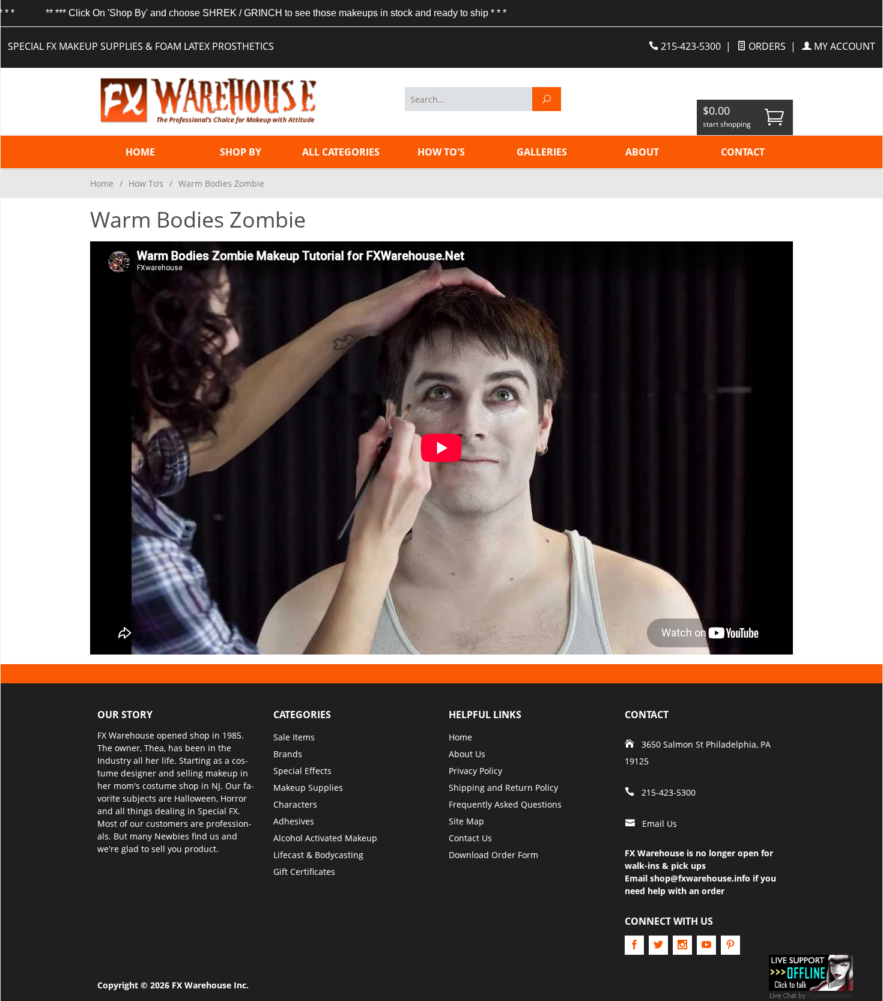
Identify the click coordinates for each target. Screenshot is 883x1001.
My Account (843, 46)
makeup (221, 773)
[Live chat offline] (811, 971)
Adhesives (293, 821)
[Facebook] (634, 945)
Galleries (542, 152)
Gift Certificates (304, 871)
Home (140, 152)
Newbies (171, 836)
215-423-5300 (689, 46)
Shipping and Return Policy (503, 787)
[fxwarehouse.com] (207, 101)
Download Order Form (493, 854)
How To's (441, 152)
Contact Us (470, 838)
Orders (766, 46)
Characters (295, 804)
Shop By (240, 152)
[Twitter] (658, 945)
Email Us (659, 823)
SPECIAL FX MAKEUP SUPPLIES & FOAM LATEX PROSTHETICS (141, 46)
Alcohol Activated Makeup (325, 838)
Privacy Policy (475, 770)
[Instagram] (682, 945)
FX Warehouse (125, 735)
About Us (467, 754)
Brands (287, 754)
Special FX (218, 811)
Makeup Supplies (308, 787)
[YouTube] (706, 945)
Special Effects (302, 770)
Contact (743, 152)
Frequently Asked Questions (505, 804)
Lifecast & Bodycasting (318, 854)
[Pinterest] (730, 945)
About (642, 152)
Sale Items (294, 737)
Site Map (466, 821)
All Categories (341, 152)
